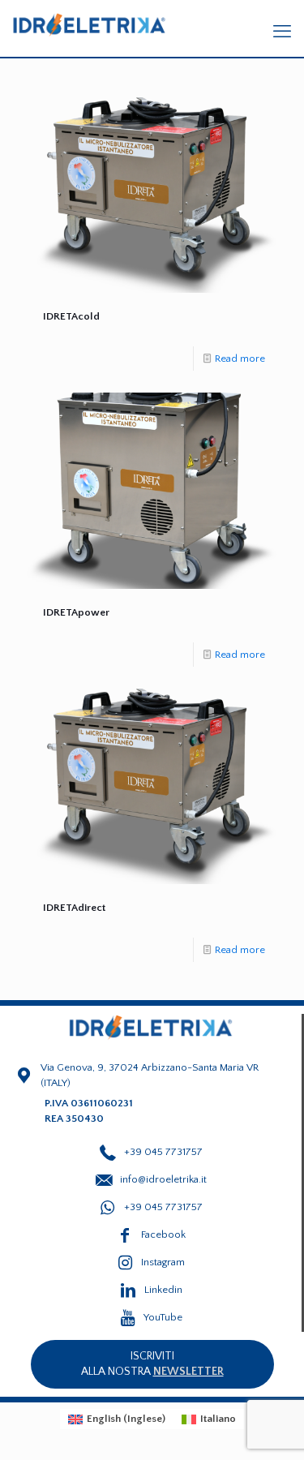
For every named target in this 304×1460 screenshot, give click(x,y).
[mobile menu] (282, 32)
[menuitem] (116, 1419)
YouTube (162, 1317)
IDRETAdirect (74, 907)
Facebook (163, 1234)
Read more (240, 358)
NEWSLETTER (188, 1371)
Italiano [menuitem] (218, 1418)
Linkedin (163, 1289)
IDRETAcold (71, 316)
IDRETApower (76, 612)
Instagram (163, 1262)
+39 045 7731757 (163, 1207)
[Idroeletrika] (89, 24)
